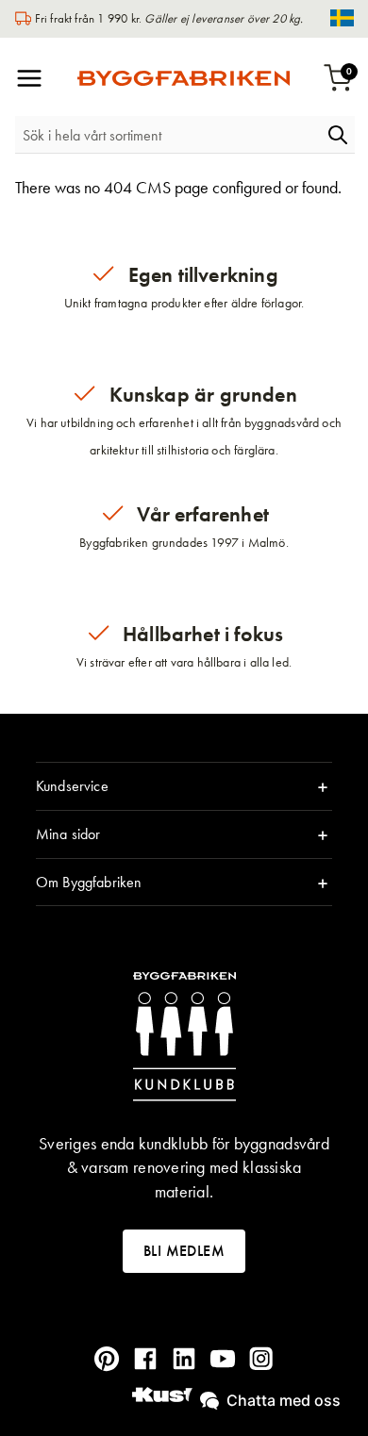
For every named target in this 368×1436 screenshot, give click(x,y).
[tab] (184, 786)
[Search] (338, 135)
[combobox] (168, 135)
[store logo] (183, 78)
